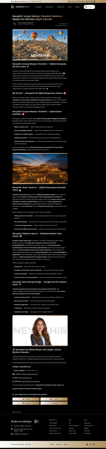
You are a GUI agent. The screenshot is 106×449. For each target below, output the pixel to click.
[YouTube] (94, 1)
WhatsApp (55, 403)
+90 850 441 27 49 (36, 1)
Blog (69, 7)
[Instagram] (86, 1)
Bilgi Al (66, 444)
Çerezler (58, 444)
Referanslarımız (88, 425)
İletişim (77, 7)
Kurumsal (86, 431)
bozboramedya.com (25, 378)
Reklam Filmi (52, 425)
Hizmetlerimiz (53, 420)
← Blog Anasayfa (16, 412)
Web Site (71, 428)
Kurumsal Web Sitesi (55, 428)
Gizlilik (51, 444)
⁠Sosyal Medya (73, 433)
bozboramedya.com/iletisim (31, 381)
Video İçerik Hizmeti (54, 433)
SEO (70, 423)
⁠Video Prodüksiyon (74, 425)
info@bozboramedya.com (20, 1)
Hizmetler (39, 7)
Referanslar (49, 7)
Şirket (86, 420)
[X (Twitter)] (89, 1)
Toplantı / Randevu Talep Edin (22, 426)
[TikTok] (92, 1)
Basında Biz (87, 433)
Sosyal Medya (53, 423)
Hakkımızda (60, 7)
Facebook (27, 399)
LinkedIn (27, 403)
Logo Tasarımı (53, 431)
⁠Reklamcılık (72, 431)
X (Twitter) (55, 399)
